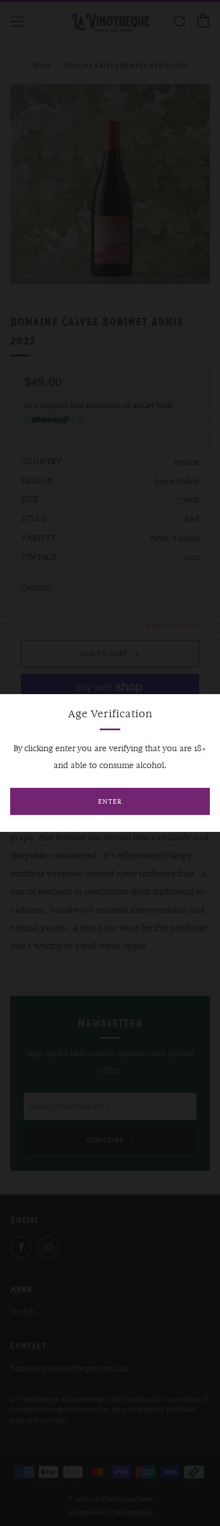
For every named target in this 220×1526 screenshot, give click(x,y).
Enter (110, 801)
